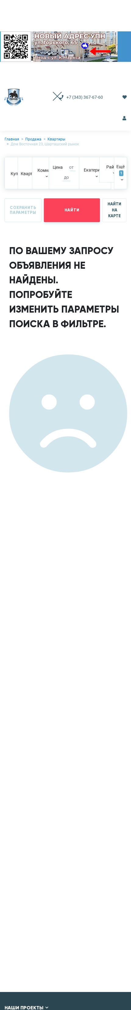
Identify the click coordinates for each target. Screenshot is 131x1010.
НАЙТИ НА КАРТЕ (114, 210)
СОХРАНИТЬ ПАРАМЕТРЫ (23, 210)
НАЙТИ (72, 210)
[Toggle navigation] (51, 97)
